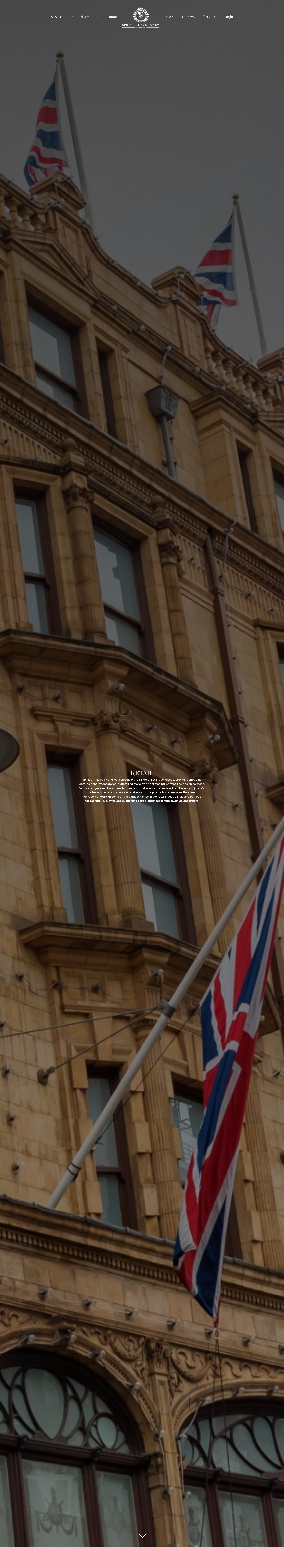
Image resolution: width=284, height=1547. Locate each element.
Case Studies (173, 17)
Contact (113, 17)
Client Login (223, 17)
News (191, 17)
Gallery (204, 17)
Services (57, 17)
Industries (78, 17)
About (98, 17)
